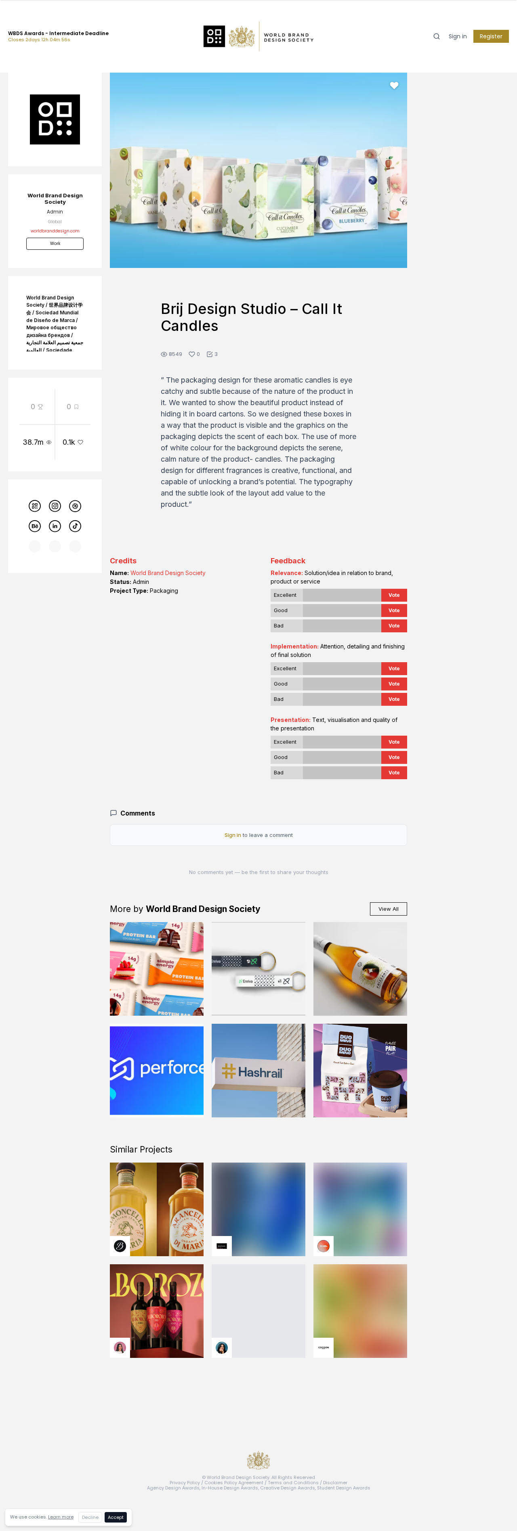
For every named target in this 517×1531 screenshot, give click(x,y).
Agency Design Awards (173, 1488)
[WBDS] (35, 506)
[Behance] (35, 526)
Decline (90, 1517)
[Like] (394, 85)
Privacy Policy (185, 1482)
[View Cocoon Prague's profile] (323, 1348)
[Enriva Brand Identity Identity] (258, 969)
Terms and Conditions (293, 1482)
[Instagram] (55, 506)
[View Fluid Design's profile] (323, 1246)
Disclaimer (335, 1482)
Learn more (61, 1517)
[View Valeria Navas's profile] (120, 1348)
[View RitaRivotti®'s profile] (222, 1246)
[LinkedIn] (55, 526)
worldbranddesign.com (55, 231)
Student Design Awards (343, 1488)
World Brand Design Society (168, 572)
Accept (116, 1517)
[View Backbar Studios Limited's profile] (120, 1246)
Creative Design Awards (287, 1488)
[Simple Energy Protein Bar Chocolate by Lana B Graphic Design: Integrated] (157, 969)
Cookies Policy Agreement (233, 1482)
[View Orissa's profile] (222, 1348)
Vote (394, 595)
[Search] (436, 36)
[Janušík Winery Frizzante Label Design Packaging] (360, 969)
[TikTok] (75, 526)
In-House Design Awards (230, 1488)
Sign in (458, 36)
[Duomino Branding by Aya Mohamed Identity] (360, 1070)
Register (491, 36)
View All (388, 909)
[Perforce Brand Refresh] (157, 1070)
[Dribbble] (75, 506)
